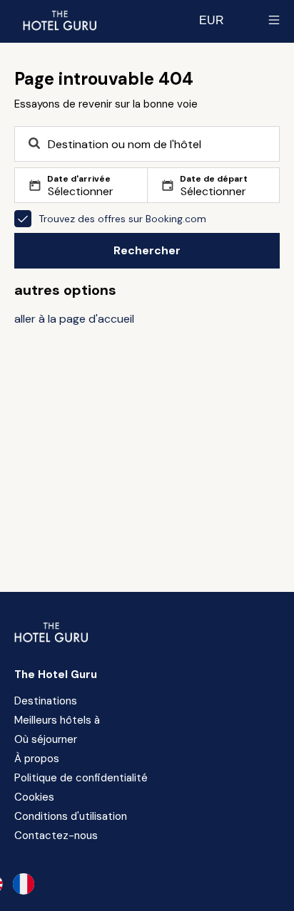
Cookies (34, 797)
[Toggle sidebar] (274, 20)
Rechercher (147, 250)
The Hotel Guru (55, 674)
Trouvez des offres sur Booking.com (122, 218)
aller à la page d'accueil (74, 318)
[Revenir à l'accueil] (59, 20)
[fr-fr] (23, 884)
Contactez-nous (56, 835)
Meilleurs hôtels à (57, 720)
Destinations (45, 701)
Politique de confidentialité (81, 778)
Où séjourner (45, 739)
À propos (36, 758)
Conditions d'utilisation (70, 816)
